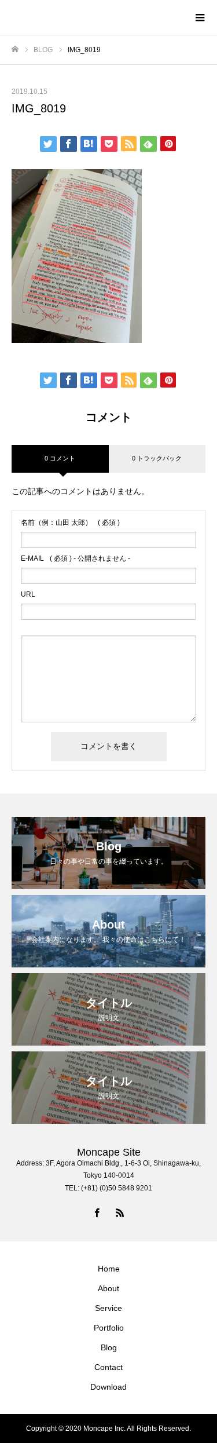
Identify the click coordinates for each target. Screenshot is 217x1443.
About (108, 1288)
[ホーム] (15, 49)
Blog (109, 1347)
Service (108, 1308)
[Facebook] (97, 1212)
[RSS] (120, 1212)
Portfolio (109, 1327)
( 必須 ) (70, 522)
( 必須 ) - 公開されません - (75, 558)
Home (109, 1268)
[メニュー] (199, 17)
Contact (108, 1367)
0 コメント (60, 458)
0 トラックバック (157, 458)
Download (108, 1386)
